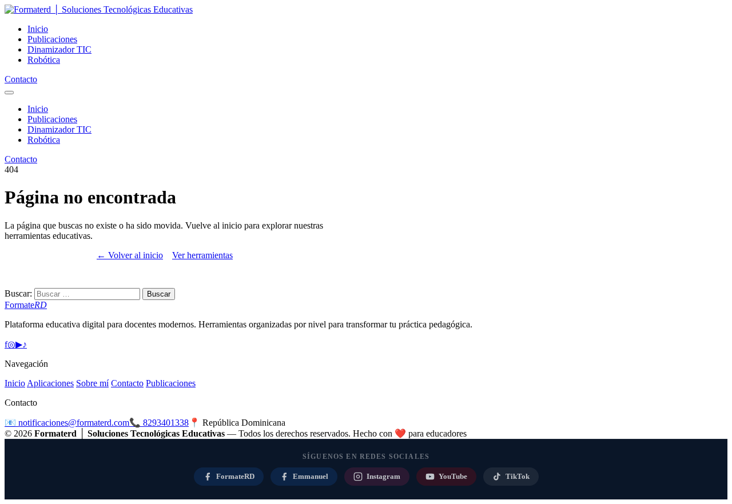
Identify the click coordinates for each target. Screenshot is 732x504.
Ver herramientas (202, 255)
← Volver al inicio (130, 255)
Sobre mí (92, 383)
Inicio (37, 29)
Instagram (383, 477)
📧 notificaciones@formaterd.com (67, 422)
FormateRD (235, 477)
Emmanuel (310, 477)
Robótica (43, 60)
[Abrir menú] (9, 92)
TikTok (518, 477)
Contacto (21, 79)
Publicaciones (52, 39)
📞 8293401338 (159, 422)
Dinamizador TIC (59, 49)
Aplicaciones (50, 383)
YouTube (453, 477)
